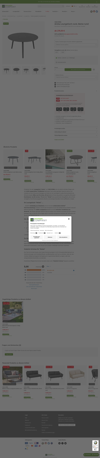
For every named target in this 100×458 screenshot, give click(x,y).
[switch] (95, 449)
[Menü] (98, 441)
